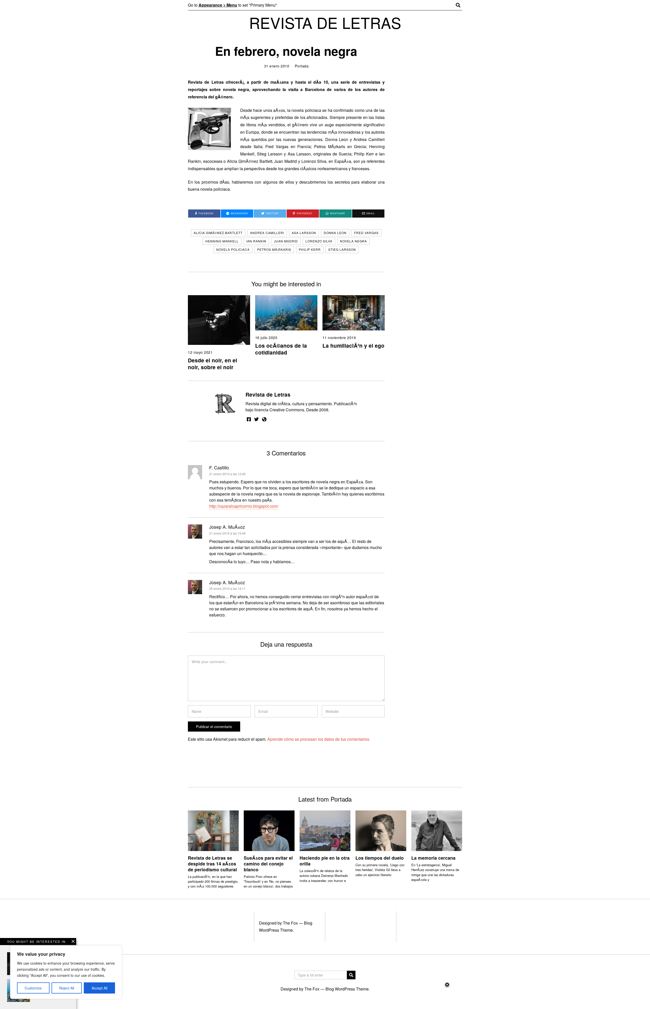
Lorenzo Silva (318, 241)
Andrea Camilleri (267, 233)
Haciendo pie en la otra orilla (325, 861)
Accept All (99, 987)
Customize (33, 987)
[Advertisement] (325, 995)
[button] (351, 975)
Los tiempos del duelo (379, 858)
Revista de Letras (268, 394)
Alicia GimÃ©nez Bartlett (218, 233)
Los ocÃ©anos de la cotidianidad (281, 349)
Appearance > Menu (218, 5)
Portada (302, 65)
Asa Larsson (304, 233)
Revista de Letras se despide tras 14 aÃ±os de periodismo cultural (212, 864)
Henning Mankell (222, 241)
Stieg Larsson (342, 249)
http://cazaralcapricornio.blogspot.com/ (243, 506)
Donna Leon (335, 233)
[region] (66, 972)
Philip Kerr (310, 249)
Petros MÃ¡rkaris (274, 249)
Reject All (66, 987)
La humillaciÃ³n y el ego (353, 345)
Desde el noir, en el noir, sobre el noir (212, 364)
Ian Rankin (256, 241)
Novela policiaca (233, 249)
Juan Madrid (286, 241)
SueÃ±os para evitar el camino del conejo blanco (268, 864)
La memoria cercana (433, 858)
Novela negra (353, 241)
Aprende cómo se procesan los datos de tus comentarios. (318, 739)
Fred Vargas (366, 233)
